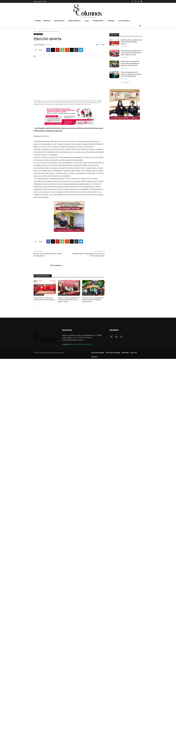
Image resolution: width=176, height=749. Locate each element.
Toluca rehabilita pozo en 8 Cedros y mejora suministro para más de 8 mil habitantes (131, 74)
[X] (138, 1)
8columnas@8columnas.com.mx (82, 344)
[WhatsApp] (62, 50)
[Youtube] (141, 1)
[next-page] (38, 306)
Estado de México (43, 31)
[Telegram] (81, 50)
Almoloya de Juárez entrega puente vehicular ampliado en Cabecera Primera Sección (92, 299)
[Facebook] (133, 1)
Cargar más (125, 82)
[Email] (72, 50)
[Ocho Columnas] (42, 265)
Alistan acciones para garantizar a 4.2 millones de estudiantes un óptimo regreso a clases (69, 299)
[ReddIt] (67, 50)
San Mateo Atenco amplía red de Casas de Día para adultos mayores (131, 42)
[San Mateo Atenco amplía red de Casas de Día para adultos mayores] (45, 288)
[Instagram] (135, 1)
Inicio (35, 31)
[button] (140, 25)
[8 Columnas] (88, 11)
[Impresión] (76, 50)
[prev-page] (35, 306)
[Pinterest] (58, 50)
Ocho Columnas (40, 44)
